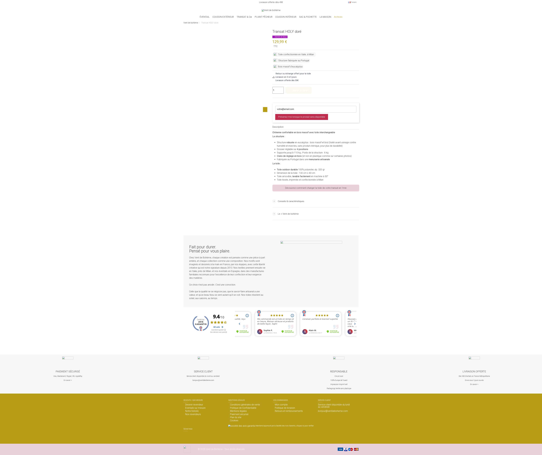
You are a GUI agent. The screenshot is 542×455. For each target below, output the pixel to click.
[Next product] (357, 23)
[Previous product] (354, 23)
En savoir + (68, 380)
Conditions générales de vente (245, 405)
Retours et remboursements (289, 411)
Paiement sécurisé (239, 414)
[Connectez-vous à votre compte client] (350, 10)
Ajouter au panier (300, 90)
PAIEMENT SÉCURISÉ (68, 371)
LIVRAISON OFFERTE (474, 371)
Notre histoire (192, 411)
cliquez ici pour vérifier (304, 426)
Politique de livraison (285, 408)
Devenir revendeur (194, 405)
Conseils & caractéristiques (288, 201)
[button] (223, 17)
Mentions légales (238, 411)
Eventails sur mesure (195, 408)
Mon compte (281, 405)
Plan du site (235, 417)
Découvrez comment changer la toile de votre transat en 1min (316, 188)
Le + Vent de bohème (286, 213)
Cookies (234, 420)
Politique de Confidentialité (243, 408)
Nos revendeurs (193, 414)
